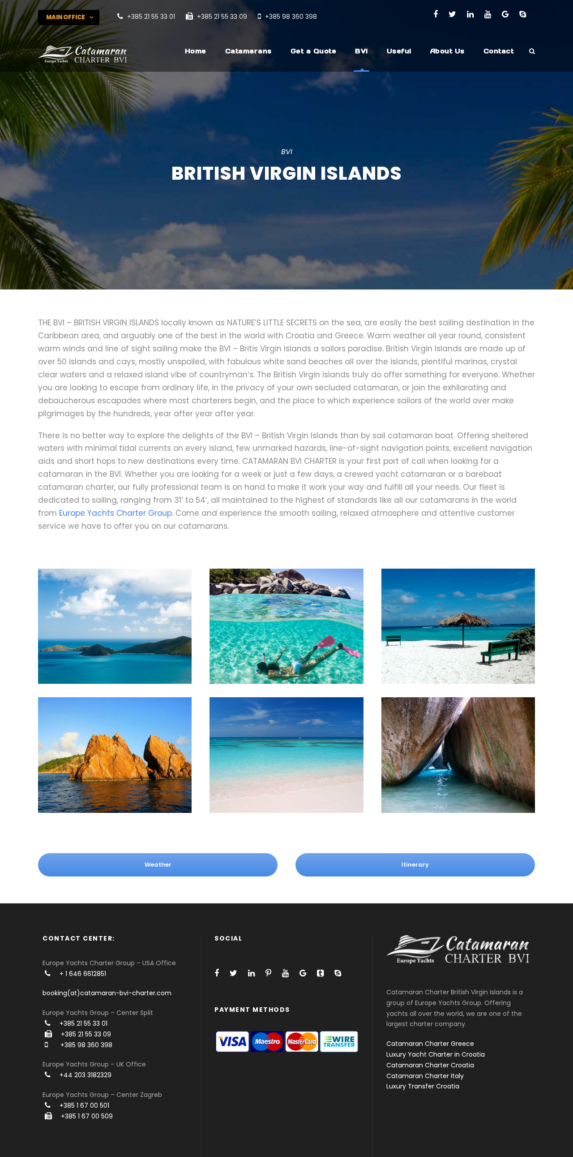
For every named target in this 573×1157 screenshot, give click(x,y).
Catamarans (248, 51)
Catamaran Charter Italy (425, 1075)
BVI (361, 51)
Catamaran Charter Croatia (430, 1065)
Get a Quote (314, 51)
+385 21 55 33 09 (86, 1034)
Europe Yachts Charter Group (115, 513)
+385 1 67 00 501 (84, 1105)
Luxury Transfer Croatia (422, 1086)
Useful (399, 51)
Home (195, 51)
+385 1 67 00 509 (87, 1116)
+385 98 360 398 (86, 1044)
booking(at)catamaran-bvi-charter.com (107, 993)
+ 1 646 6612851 (83, 973)
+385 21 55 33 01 (83, 1023)
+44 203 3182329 (85, 1075)
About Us (447, 51)
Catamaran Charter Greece (430, 1043)
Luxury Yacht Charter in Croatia (435, 1054)
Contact (498, 51)
